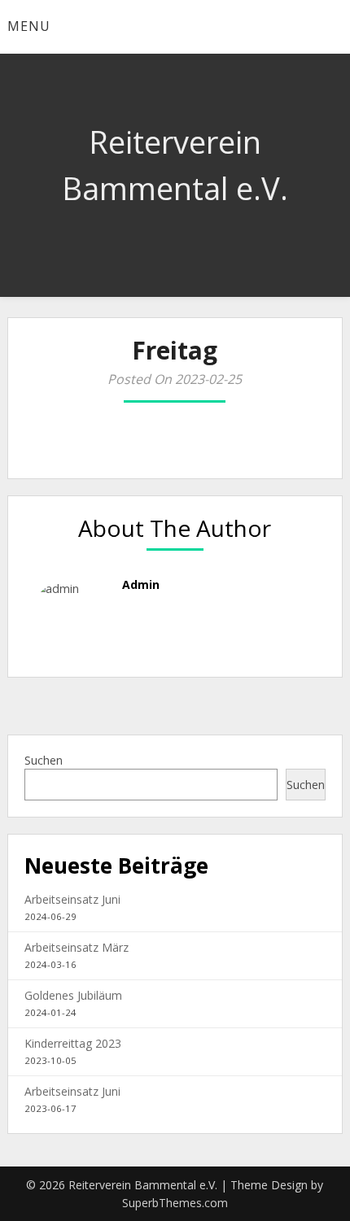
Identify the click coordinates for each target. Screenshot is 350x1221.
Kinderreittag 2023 (72, 1043)
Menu (28, 26)
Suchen (43, 760)
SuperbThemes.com (175, 1202)
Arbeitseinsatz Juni (72, 899)
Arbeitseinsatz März (76, 947)
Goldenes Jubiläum (73, 995)
